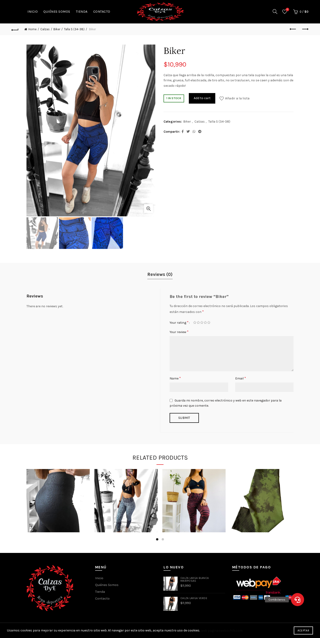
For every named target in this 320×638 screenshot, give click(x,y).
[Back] (15, 29)
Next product (305, 29)
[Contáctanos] (297, 599)
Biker (56, 29)
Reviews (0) (160, 274)
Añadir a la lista (237, 98)
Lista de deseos (287, 9)
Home (32, 29)
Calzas (45, 29)
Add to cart (202, 98)
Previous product (293, 29)
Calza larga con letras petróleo (126, 493)
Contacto (101, 12)
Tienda (82, 12)
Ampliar (148, 208)
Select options (58, 520)
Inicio (32, 12)
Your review (179, 332)
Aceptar (303, 630)
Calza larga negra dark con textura (58, 493)
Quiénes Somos (56, 12)
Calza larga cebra (193, 493)
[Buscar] (275, 11)
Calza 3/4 (262, 493)
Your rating (179, 322)
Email (240, 378)
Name (175, 378)
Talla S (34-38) (74, 29)
